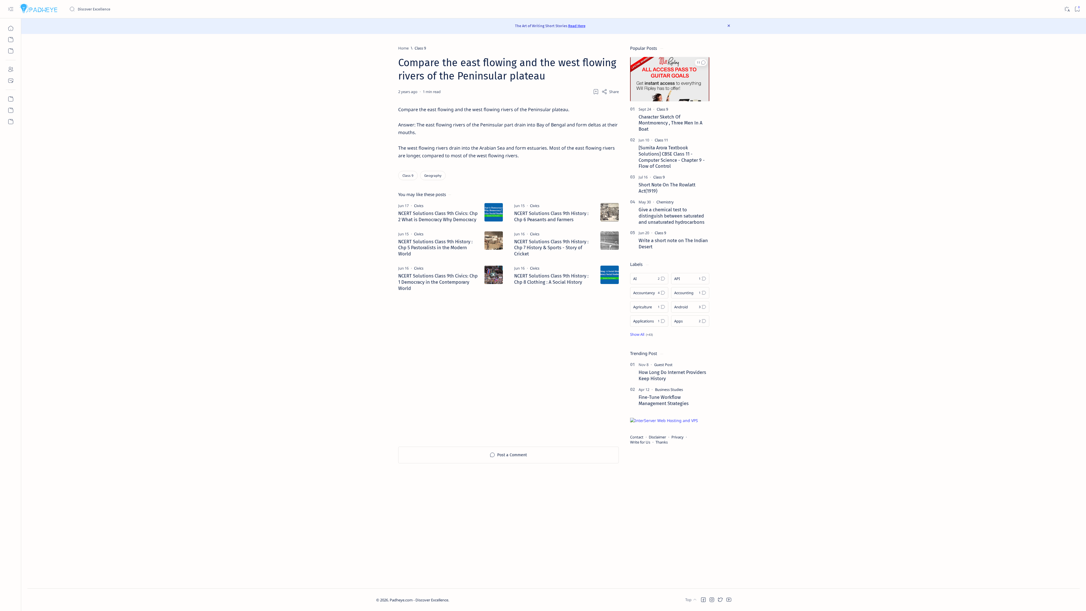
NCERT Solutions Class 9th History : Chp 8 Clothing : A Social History (551, 279)
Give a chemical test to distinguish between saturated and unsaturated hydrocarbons (671, 216)
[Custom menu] (11, 99)
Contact (636, 437)
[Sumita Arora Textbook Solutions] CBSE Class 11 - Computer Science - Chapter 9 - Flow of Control (672, 157)
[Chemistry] (665, 202)
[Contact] (11, 80)
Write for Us (640, 442)
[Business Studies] (669, 389)
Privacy (677, 437)
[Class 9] (408, 175)
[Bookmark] (1077, 9)
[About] (11, 69)
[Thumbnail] (493, 212)
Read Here (576, 26)
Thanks (662, 442)
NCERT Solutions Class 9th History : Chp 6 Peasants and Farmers (551, 216)
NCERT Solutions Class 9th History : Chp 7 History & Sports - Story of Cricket (551, 248)
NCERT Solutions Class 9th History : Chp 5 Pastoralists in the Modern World (435, 248)
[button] (701, 62)
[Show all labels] (641, 334)
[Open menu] (11, 9)
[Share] (610, 91)
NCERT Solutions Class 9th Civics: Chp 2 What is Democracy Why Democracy (438, 216)
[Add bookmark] (596, 91)
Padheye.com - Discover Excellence (419, 600)
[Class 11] (661, 140)
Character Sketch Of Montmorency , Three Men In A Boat (671, 123)
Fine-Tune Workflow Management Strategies (664, 400)
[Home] (11, 28)
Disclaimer (657, 437)
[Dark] (1067, 9)
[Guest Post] (663, 364)
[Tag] (418, 205)
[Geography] (433, 175)
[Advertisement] (508, 369)
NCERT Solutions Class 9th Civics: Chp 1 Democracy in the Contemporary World (438, 282)
